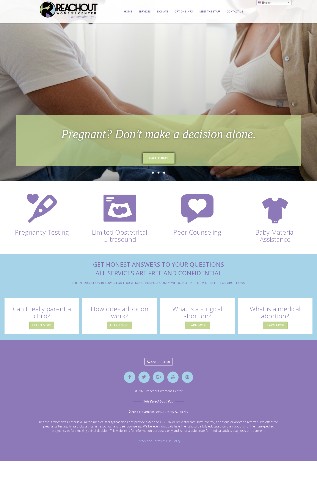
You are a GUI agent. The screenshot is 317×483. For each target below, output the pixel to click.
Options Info (183, 11)
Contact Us (235, 11)
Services (144, 11)
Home (128, 11)
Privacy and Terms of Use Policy (158, 441)
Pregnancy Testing (42, 232)
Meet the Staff (209, 11)
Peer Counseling (197, 232)
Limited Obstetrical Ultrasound (119, 236)
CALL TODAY (137, 158)
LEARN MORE (42, 325)
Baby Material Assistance (275, 236)
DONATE (162, 11)
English (266, 2)
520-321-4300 (160, 362)
